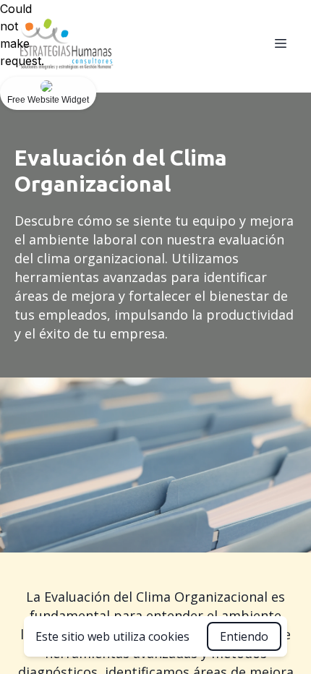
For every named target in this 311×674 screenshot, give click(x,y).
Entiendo (244, 636)
